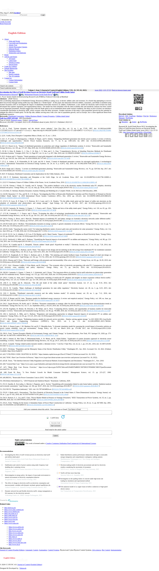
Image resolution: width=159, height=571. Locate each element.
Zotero (134, 122)
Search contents (14, 74)
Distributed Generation (16, 116)
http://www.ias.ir (14, 544)
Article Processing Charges (18, 47)
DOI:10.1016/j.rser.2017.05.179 (79, 215)
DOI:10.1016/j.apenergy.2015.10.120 (89, 257)
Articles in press (14, 62)
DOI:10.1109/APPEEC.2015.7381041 (14, 323)
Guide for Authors (10, 66)
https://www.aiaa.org (11, 523)
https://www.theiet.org (11, 512)
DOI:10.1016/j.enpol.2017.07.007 (47, 300)
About (6, 39)
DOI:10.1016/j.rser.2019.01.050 (72, 148)
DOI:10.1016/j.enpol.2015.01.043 (43, 241)
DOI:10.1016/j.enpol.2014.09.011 (12, 269)
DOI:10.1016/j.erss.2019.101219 (91, 305)
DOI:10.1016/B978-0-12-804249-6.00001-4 (81, 182)
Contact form (13, 82)
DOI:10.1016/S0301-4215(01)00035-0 (41, 405)
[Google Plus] (145, 135)
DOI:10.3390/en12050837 (91, 153)
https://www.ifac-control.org (14, 510)
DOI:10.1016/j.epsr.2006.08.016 (12, 143)
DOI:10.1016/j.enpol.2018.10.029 (79, 280)
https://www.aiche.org (16, 527)
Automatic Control (31, 550)
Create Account (5, 22)
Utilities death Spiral (62, 116)
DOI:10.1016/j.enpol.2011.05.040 (81, 252)
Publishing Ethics (15, 51)
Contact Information (15, 80)
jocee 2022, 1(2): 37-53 (103, 90)
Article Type (13, 45)
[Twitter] (131, 135)
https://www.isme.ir (15, 539)
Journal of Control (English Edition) (12, 550)
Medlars (139, 116)
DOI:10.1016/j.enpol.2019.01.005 (75, 221)
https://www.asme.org (16, 529)
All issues (12, 59)
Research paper (16, 120)
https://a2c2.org (9, 521)
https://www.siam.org (16, 533)
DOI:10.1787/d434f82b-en (61, 389)
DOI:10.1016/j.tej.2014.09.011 (29, 246)
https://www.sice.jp (10, 517)
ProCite (146, 116)
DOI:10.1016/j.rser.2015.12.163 (99, 311)
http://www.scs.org (15, 531)
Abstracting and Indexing (17, 53)
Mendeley (124, 122)
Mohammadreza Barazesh (9, 94)
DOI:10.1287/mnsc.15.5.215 (10, 374)
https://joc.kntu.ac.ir (11, 513)
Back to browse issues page (121, 90)
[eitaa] (150, 135)
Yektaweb (22, 568)
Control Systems (53, 550)
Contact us (8, 78)
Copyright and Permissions (18, 43)
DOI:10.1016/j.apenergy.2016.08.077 (86, 386)
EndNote (132, 116)
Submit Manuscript (10, 68)
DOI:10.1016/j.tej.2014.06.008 (29, 285)
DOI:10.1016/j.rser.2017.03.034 (33, 171)
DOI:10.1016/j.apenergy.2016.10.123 (13, 205)
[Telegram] (136, 135)
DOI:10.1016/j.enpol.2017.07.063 (43, 210)
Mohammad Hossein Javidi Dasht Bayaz (38, 94)
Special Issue (13, 64)
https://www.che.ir (15, 540)
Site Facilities (8, 70)
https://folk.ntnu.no (10, 515)
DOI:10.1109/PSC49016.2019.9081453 (14, 198)
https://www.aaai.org (16, 535)
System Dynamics (48, 116)
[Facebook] (127, 135)
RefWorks (129, 118)
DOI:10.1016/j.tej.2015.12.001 (29, 295)
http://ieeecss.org (10, 508)
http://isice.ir (13, 537)
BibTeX (121, 116)
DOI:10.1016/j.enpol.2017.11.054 (59, 231)
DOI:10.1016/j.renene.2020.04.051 (90, 274)
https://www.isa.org (11, 519)
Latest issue (13, 61)
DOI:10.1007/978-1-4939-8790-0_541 (44, 335)
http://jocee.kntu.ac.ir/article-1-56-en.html (137, 132)
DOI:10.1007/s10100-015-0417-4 (21, 346)
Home (6, 55)
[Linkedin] (141, 135)
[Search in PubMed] (23, 95)
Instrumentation (116, 550)
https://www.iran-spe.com (17, 542)
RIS (126, 116)
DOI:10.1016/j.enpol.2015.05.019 (74, 316)
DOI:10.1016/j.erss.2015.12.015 (41, 226)
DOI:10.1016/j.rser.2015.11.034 (98, 340)
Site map (12, 72)
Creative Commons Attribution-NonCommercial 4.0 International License (71, 443)
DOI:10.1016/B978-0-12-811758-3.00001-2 (16, 179)
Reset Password (5, 24)
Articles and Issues (10, 57)
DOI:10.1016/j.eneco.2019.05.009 (33, 262)
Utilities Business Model (33, 116)
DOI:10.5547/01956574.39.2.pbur (56, 394)
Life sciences (96, 550)
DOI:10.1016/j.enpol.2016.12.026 (12, 330)
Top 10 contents (14, 76)
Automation (43, 550)
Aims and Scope (14, 41)
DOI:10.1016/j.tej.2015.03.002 (29, 290)
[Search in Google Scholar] (20, 95)
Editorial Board (14, 49)
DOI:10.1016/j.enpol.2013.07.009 (55, 236)
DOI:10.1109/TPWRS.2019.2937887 (50, 400)
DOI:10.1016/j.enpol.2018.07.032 (85, 187)
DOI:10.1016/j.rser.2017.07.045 (58, 158)
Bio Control (106, 550)
